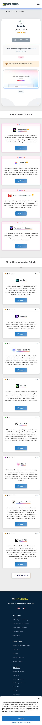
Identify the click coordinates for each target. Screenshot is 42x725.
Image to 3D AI (23, 350)
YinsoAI (23, 386)
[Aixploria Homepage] (12, 4)
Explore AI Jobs (18, 632)
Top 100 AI (16, 649)
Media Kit (16, 687)
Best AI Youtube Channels (21, 645)
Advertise (16, 675)
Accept (21, 718)
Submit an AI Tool (18, 671)
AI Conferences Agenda (21, 624)
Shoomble (22, 130)
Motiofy (23, 280)
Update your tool (18, 679)
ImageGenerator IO (23, 502)
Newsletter (16, 636)
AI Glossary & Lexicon (20, 628)
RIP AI (15, 11)
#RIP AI (21, 92)
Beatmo (23, 316)
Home (10, 11)
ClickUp (22, 162)
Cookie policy (15, 722)
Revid (23, 464)
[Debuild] (21, 78)
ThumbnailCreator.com (22, 195)
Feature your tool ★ (19, 683)
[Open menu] (38, 4)
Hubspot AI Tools (18, 657)
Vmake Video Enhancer (23, 228)
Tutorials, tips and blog (20, 620)
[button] (39, 699)
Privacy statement (25, 722)
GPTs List (15, 653)
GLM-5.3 (23, 424)
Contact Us (16, 695)
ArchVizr (23, 540)
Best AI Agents (17, 661)
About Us (16, 691)
